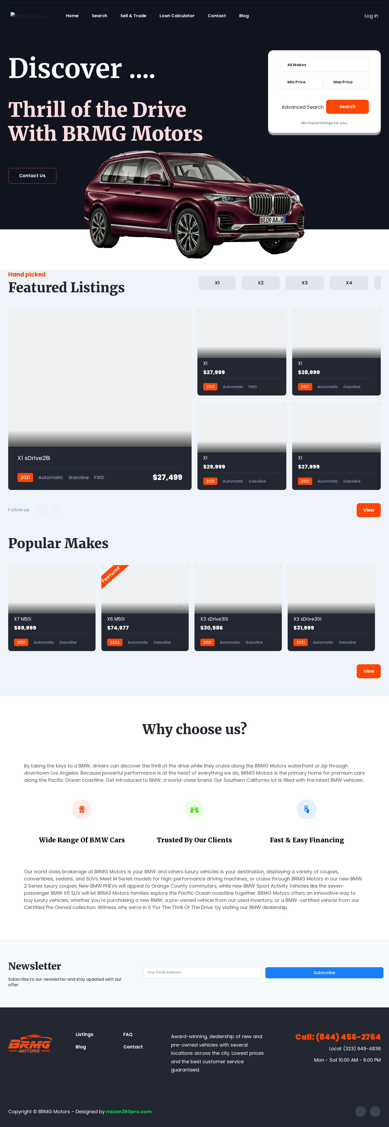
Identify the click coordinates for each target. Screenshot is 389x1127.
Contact (217, 16)
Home (72, 16)
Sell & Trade (133, 16)
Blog (244, 16)
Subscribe (324, 973)
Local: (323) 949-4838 (355, 1049)
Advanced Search (303, 107)
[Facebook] (360, 1111)
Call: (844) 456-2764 (338, 1037)
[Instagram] (375, 1111)
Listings (84, 1034)
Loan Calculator (177, 16)
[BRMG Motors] (29, 16)
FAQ (128, 1034)
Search (99, 16)
